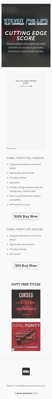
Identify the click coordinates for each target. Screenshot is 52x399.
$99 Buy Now (26, 266)
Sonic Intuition (24, 393)
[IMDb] (26, 371)
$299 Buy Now (26, 216)
